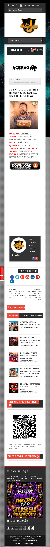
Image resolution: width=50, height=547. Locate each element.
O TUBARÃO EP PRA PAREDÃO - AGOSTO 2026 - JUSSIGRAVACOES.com (30, 324)
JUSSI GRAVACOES (29, 540)
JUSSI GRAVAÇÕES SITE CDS (32, 537)
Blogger (35, 54)
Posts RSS (18, 543)
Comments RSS (29, 543)
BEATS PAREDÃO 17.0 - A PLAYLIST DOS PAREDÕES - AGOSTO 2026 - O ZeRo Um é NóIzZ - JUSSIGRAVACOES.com (25, 478)
